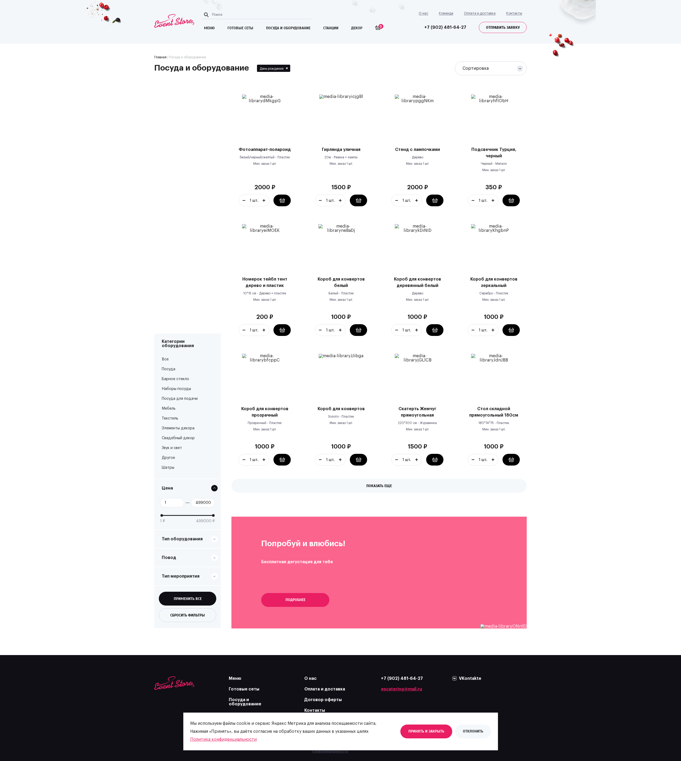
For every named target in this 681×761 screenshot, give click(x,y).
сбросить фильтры (187, 615)
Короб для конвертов (341, 409)
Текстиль (170, 418)
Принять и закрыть (426, 731)
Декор (356, 28)
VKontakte (470, 678)
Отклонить (473, 731)
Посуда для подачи (180, 399)
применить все (188, 599)
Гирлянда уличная (341, 149)
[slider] (161, 515)
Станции (330, 28)
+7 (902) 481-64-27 (445, 27)
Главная (160, 57)
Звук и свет (172, 448)
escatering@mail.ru (401, 689)
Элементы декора (178, 428)
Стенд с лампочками (417, 149)
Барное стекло (175, 379)
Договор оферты (323, 700)
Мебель (169, 408)
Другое (168, 458)
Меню (235, 678)
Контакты (514, 13)
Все (165, 359)
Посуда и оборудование (245, 702)
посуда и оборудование (288, 28)
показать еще (379, 486)
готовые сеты (240, 28)
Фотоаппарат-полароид (265, 149)
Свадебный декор (178, 438)
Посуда (168, 369)
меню (209, 28)
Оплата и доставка (480, 13)
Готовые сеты (244, 689)
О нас (423, 13)
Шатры (168, 468)
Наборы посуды (176, 389)
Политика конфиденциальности (223, 739)
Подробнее (295, 600)
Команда (446, 13)
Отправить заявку (503, 27)
